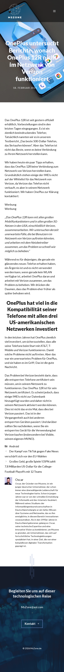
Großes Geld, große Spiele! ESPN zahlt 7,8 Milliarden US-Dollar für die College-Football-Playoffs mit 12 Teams (30, 466)
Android (14, 446)
